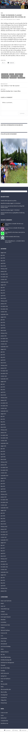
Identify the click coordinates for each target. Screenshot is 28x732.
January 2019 (3, 497)
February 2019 (4, 494)
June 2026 (3, 258)
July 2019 (3, 481)
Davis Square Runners (6, 617)
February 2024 (4, 333)
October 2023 (4, 344)
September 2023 (4, 346)
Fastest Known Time (5, 625)
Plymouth (3, 665)
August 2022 (3, 381)
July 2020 (3, 448)
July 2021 (3, 416)
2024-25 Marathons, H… (10, 241)
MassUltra (3, 7)
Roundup (3, 670)
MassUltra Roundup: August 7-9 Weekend (10, 210)
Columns (3, 611)
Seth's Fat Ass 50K (5, 673)
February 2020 (4, 462)
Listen (2, 649)
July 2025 (3, 287)
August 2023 (3, 349)
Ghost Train (3, 641)
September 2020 (4, 443)
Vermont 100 (4, 697)
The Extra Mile (4, 684)
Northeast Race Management (7, 662)
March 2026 (3, 266)
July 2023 (3, 352)
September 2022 (4, 379)
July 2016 (3, 577)
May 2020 (3, 454)
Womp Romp (4, 703)
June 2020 (3, 451)
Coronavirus (5, 74)
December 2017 (4, 532)
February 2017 (4, 558)
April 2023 (3, 360)
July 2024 (3, 319)
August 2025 (3, 285)
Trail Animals (5, 77)
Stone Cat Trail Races (5, 678)
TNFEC (2, 686)
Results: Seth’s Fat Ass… (15, 236)
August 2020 (3, 446)
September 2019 (4, 475)
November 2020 (4, 438)
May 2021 (3, 421)
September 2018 (4, 507)
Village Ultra (3, 700)
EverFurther (3, 622)
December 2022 (4, 370)
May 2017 (3, 550)
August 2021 (3, 413)
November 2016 (4, 567)
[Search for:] (14, 191)
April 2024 (3, 327)
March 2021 (3, 427)
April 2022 (3, 392)
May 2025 (3, 293)
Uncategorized (4, 694)
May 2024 (3, 325)
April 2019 (3, 489)
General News (4, 638)
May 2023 (3, 357)
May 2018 (3, 518)
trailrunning (13, 77)
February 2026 (4, 268)
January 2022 (3, 400)
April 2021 (3, 424)
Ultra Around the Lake (6, 689)
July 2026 (3, 255)
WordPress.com (4, 723)
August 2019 (3, 478)
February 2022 (4, 397)
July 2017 (3, 545)
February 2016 (4, 588)
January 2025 (3, 303)
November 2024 (4, 309)
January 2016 (3, 591)
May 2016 (3, 583)
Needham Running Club (6, 660)
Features (3, 627)
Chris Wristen (9, 19)
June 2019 (3, 483)
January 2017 (3, 561)
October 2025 (4, 279)
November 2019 (4, 470)
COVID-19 (12, 74)
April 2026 (3, 263)
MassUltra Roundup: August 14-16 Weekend (10, 203)
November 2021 (4, 405)
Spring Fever (4, 676)
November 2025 (4, 276)
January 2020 (3, 464)
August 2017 (3, 542)
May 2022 (3, 389)
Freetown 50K (4, 633)
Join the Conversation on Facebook (12, 125)
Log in (2, 715)
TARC (2, 13)
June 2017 (3, 548)
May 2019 (3, 486)
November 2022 (4, 373)
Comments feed (4, 720)
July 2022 (3, 384)
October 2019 (4, 473)
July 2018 (3, 513)
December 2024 (4, 306)
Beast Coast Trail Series (6, 600)
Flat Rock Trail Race (5, 630)
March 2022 (3, 395)
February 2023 (4, 365)
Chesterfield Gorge (5, 609)
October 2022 (4, 376)
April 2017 (3, 553)
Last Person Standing (5, 646)
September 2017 (4, 540)
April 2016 (3, 585)
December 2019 (4, 467)
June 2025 (3, 290)
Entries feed (3, 718)
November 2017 (4, 534)
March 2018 (3, 524)
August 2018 (3, 510)
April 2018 (3, 521)
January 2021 (3, 432)
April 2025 (3, 295)
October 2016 (4, 569)
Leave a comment (16, 19)
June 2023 (3, 354)
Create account (4, 712)
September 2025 (4, 282)
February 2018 (4, 526)
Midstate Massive (5, 651)
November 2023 (4, 341)
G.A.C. (2, 635)
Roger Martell (8, 232)
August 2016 (3, 575)
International (4, 643)
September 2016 (4, 572)
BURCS (2, 603)
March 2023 (3, 362)
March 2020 (3, 459)
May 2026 (3, 260)
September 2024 (4, 314)
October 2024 (4, 311)
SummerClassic (14, 75)
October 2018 (4, 505)
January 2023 (3, 368)
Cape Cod (3, 606)
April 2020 (3, 456)
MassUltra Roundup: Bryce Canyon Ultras (10, 90)
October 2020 (4, 440)
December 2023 (4, 338)
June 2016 (3, 580)
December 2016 (4, 564)
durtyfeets (3, 619)
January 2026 (3, 271)
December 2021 (4, 403)
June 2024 (3, 322)
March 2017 (3, 556)
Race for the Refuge (5, 668)
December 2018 (4, 499)
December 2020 (4, 435)
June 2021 (3, 419)
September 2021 (4, 411)
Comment (22, 113)
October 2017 (4, 537)
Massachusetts (5, 75)
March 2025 (3, 298)
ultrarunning (21, 77)
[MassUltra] (14, 160)
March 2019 (3, 491)
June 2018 (3, 515)
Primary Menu (26, 7)
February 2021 (4, 430)
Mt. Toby (3, 654)
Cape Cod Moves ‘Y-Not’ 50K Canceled (10, 84)
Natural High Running (5, 657)
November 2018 (4, 502)
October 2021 (4, 408)
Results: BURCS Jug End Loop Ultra (8, 200)
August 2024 (3, 317)
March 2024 (3, 330)
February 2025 (4, 301)
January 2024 (3, 336)
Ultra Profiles (4, 692)
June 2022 (3, 387)
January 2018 (3, 529)
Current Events (19, 74)
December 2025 (4, 274)
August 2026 (3, 252)
